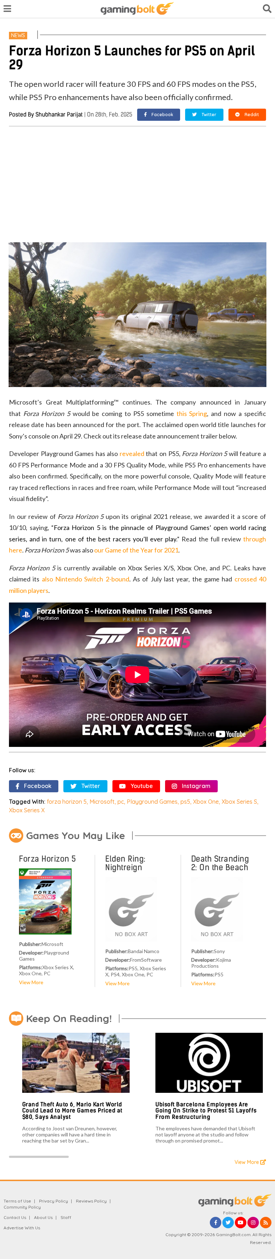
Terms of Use (17, 1201)
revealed (132, 453)
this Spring (192, 413)
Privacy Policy (53, 1201)
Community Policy (22, 1207)
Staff (66, 1217)
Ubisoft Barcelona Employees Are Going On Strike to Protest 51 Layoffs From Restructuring (206, 1110)
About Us (43, 1217)
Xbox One (206, 801)
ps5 (185, 801)
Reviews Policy (91, 1201)
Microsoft (102, 801)
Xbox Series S (239, 801)
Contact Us (15, 1217)
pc (120, 801)
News (18, 35)
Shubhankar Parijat (59, 114)
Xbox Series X (27, 810)
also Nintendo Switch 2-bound (85, 579)
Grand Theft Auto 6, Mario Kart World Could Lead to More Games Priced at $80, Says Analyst (72, 1110)
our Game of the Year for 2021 (136, 550)
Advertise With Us (22, 1227)
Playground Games (152, 801)
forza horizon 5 (67, 801)
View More (31, 982)
